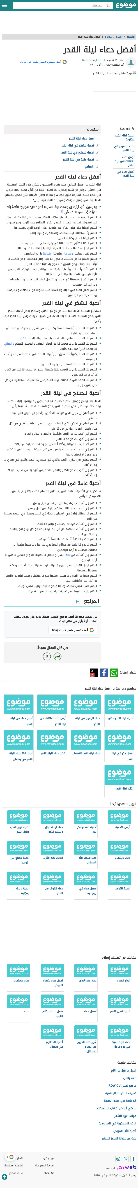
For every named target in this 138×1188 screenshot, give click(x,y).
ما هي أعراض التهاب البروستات (116, 1108)
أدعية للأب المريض (124, 1131)
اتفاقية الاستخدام (13, 1165)
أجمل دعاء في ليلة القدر (125, 173)
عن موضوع (48, 1158)
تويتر (94, 673)
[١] (62, 211)
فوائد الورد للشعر (125, 1116)
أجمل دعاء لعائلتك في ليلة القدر (124, 161)
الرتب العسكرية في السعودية (117, 1123)
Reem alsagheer (91, 60)
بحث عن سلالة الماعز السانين (118, 1138)
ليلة (67, 555)
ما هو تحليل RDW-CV (122, 1085)
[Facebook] (133, 1159)
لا (47, 656)
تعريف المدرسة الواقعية (120, 1093)
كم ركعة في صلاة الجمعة (120, 1101)
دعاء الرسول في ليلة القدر (124, 148)
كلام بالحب (129, 1078)
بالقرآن (23, 338)
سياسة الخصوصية (44, 1165)
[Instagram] (118, 1159)
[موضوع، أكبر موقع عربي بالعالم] (126, 5)
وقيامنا (47, 253)
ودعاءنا (68, 253)
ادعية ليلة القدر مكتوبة (124, 137)
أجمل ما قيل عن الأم (123, 1070)
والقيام (9, 343)
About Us (49, 1173)
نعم (57, 656)
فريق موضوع (15, 1173)
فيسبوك (104, 673)
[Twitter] (126, 1159)
